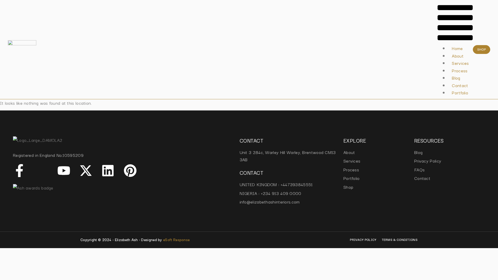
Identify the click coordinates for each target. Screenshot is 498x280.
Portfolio (460, 92)
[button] (455, 24)
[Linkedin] (107, 170)
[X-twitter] (85, 170)
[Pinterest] (130, 170)
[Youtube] (63, 170)
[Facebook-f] (19, 170)
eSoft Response (176, 239)
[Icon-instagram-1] (41, 170)
